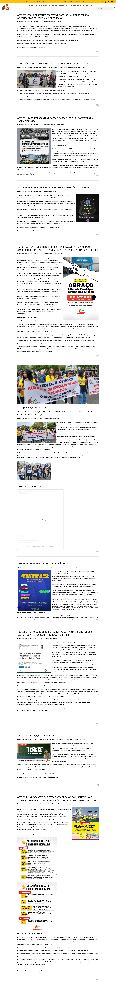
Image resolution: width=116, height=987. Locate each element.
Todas (60, 21)
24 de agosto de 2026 (35, 191)
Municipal (54, 21)
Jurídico (54, 638)
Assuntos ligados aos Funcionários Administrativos (57, 67)
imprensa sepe (23, 21)
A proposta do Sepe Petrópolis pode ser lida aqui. (31, 47)
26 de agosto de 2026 (35, 21)
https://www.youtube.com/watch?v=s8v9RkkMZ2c (41, 774)
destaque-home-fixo (48, 253)
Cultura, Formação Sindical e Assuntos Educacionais (57, 567)
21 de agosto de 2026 (35, 567)
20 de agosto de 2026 (35, 804)
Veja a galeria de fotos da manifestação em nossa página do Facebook (76, 436)
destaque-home (47, 21)
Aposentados (46, 124)
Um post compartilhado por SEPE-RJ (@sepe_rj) (40, 546)
